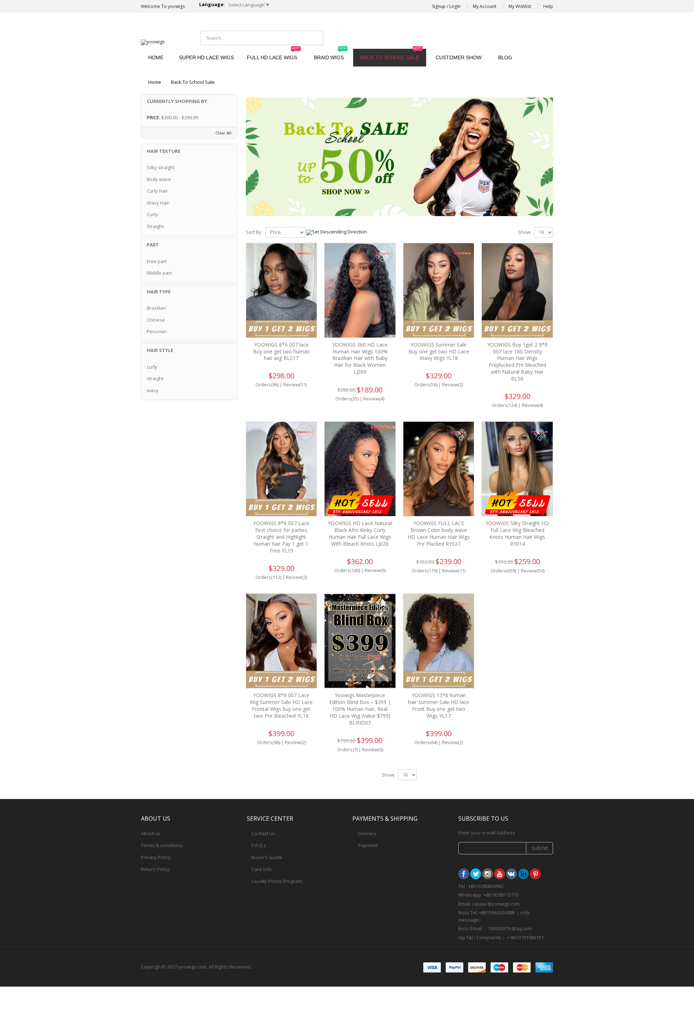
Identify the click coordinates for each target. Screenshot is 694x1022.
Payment (368, 845)
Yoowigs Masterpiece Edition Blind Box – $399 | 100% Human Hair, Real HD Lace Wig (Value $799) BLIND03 (360, 709)
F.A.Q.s (259, 845)
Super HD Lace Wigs (206, 57)
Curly (152, 214)
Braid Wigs (330, 54)
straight (155, 378)
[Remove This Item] (227, 118)
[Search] (315, 38)
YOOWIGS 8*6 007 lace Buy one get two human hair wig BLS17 (281, 351)
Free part (157, 261)
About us (150, 833)
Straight (155, 226)
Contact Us (263, 833)
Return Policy (155, 869)
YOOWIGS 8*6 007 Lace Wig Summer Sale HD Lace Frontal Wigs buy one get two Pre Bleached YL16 (281, 705)
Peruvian (157, 331)
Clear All (223, 133)
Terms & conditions (162, 845)
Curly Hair (157, 191)
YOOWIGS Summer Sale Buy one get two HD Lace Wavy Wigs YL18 (438, 351)
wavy (152, 390)
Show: (524, 232)
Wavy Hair (158, 202)
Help (548, 6)
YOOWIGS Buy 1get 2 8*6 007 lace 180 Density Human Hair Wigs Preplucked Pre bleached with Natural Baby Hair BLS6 (517, 361)
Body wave (159, 179)
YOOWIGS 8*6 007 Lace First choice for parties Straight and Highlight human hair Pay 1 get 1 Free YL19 (281, 537)
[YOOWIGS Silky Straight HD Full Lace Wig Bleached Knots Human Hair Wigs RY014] (517, 468)
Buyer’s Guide (267, 857)
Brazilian (156, 308)
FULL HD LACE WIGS (273, 54)
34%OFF (382, 255)
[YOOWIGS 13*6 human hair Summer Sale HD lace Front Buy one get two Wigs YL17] (439, 640)
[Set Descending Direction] (336, 231)
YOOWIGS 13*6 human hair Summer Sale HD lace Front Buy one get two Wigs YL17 (438, 705)
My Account (484, 6)
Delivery (367, 833)
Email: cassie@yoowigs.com (493, 37)
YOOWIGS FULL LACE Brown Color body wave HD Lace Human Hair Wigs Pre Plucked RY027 (439, 533)
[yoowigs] (153, 42)
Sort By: (254, 232)
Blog (505, 57)
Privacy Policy (156, 857)
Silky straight (161, 167)
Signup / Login (446, 6)
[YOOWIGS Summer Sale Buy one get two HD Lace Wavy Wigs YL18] (439, 290)
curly (152, 367)
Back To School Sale (391, 54)
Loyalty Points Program (277, 881)
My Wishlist (520, 6)
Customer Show (458, 57)
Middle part (159, 273)
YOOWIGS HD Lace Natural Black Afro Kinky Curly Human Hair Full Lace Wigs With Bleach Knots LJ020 (360, 533)
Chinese (156, 320)
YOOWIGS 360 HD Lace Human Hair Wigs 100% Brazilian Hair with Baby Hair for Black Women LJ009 (359, 358)
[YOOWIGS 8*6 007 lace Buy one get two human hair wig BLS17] (281, 290)
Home (154, 82)
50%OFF (382, 606)
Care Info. (262, 869)
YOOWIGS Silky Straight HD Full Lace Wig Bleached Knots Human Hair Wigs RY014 (517, 533)
